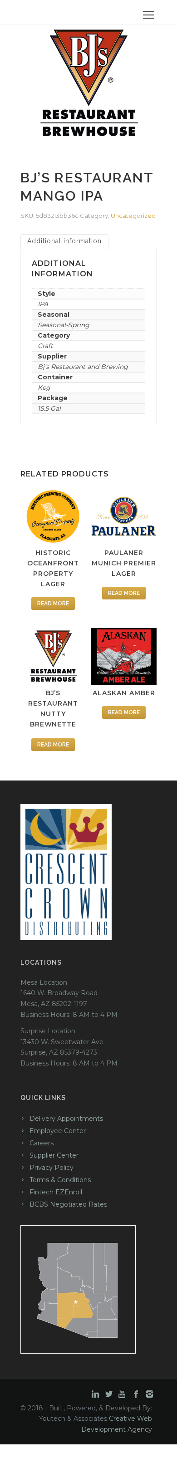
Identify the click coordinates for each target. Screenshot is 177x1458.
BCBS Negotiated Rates (68, 1204)
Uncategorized (133, 215)
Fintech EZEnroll (56, 1192)
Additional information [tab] (64, 241)
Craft (45, 346)
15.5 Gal (49, 408)
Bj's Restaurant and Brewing (83, 367)
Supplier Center (54, 1155)
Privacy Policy (52, 1167)
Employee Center (58, 1131)
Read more (53, 603)
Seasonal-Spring (63, 325)
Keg (44, 387)
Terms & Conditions (60, 1180)
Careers (42, 1143)
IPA (43, 304)
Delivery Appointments (66, 1118)
